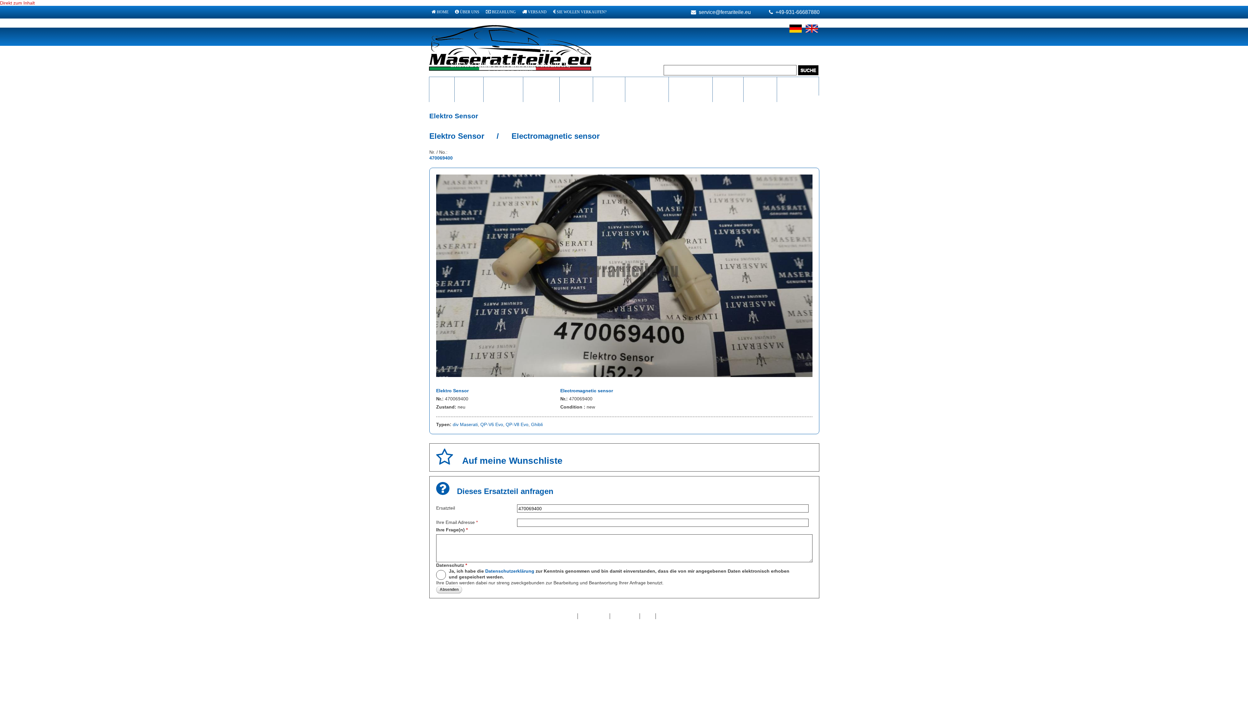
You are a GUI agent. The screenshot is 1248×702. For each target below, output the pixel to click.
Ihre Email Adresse (457, 522)
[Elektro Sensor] (624, 375)
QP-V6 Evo (491, 424)
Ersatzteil (445, 508)
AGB (648, 616)
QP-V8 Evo (517, 424)
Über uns (469, 12)
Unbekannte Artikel (798, 86)
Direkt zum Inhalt (17, 3)
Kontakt (566, 616)
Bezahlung (504, 12)
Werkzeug (609, 82)
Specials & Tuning (728, 86)
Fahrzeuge (760, 82)
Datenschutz (451, 565)
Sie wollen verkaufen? (581, 12)
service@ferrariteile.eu (725, 12)
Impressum (624, 616)
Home (442, 12)
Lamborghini (503, 82)
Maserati (469, 82)
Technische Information (647, 86)
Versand (537, 12)
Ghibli (537, 424)
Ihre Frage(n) (452, 529)
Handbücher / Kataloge (690, 86)
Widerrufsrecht (674, 616)
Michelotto (541, 82)
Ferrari (442, 82)
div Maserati (465, 424)
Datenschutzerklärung (509, 571)
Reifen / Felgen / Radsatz (576, 89)
